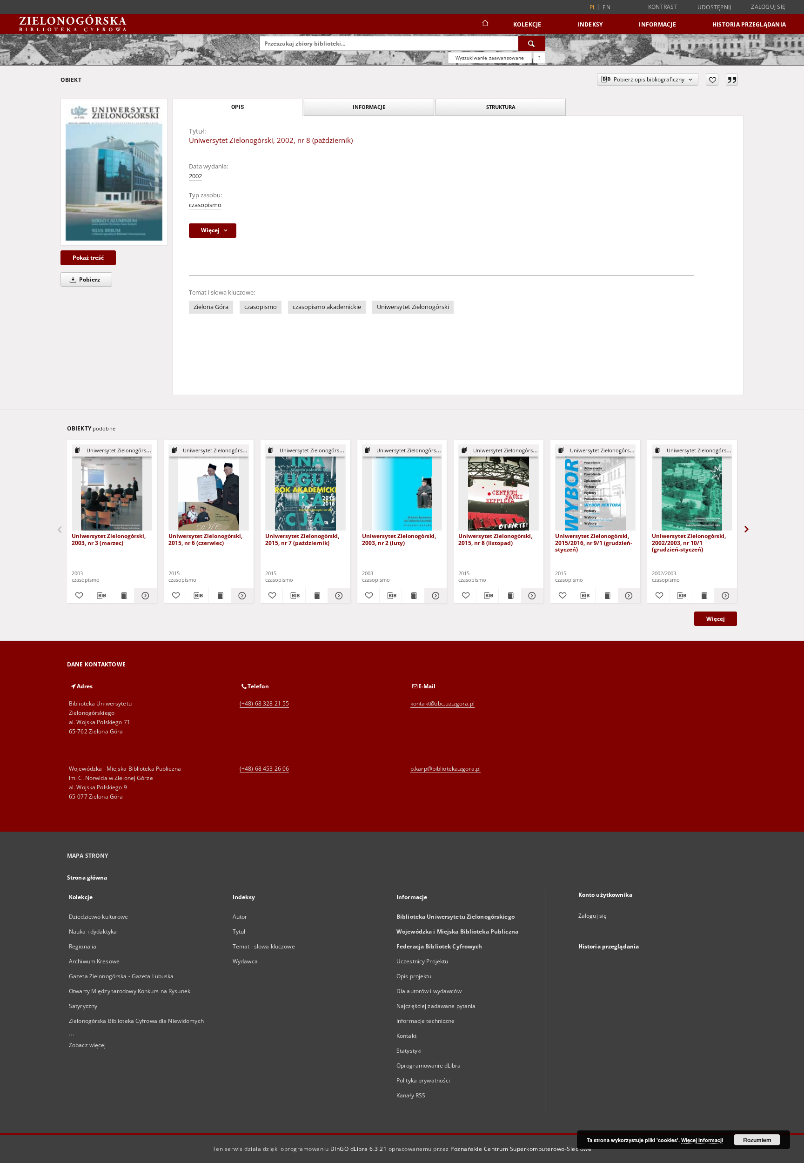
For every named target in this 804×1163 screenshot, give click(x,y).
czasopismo (205, 205)
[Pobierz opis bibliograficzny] (100, 596)
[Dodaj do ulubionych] (712, 80)
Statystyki (409, 1051)
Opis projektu (414, 976)
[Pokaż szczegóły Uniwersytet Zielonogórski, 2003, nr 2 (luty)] (434, 596)
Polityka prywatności (423, 1080)
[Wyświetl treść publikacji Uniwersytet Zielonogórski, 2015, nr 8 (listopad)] (510, 596)
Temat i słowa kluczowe (264, 946)
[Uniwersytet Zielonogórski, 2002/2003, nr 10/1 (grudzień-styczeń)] (692, 488)
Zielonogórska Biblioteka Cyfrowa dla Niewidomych (136, 1021)
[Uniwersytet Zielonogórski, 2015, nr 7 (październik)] (305, 488)
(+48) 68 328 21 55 (264, 703)
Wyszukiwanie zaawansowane (490, 57)
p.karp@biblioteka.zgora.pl (445, 769)
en (606, 7)
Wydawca (245, 961)
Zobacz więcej (87, 1045)
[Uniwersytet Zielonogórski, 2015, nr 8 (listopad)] (498, 488)
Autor (240, 917)
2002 (195, 176)
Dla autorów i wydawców (429, 991)
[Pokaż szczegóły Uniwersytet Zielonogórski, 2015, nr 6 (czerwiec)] (241, 596)
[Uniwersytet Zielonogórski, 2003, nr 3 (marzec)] (112, 488)
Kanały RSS (410, 1095)
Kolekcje (527, 24)
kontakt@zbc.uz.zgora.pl (442, 703)
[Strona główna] (484, 24)
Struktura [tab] (501, 106)
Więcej (715, 619)
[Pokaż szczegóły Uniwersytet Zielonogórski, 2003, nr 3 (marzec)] (144, 596)
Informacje (657, 24)
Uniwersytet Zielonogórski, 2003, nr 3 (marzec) (109, 539)
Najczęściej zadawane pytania (436, 1006)
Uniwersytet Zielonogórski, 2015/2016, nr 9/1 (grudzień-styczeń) (593, 542)
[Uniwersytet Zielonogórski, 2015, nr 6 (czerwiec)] (208, 488)
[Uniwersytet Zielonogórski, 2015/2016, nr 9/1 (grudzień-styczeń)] (595, 488)
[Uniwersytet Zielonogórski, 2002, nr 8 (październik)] (114, 172)
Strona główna (87, 877)
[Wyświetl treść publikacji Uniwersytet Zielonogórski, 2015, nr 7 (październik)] (317, 596)
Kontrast (662, 7)
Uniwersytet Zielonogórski (413, 307)
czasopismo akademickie (327, 307)
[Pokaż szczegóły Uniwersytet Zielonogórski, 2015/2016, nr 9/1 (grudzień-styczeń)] (628, 596)
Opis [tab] (237, 107)
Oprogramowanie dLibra (428, 1065)
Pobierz (89, 279)
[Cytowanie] (732, 80)
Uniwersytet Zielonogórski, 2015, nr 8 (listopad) (495, 539)
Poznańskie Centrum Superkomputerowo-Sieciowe (520, 1149)
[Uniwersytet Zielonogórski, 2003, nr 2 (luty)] (402, 488)
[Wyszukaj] (531, 43)
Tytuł (239, 931)
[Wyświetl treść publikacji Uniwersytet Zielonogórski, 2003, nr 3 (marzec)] (123, 596)
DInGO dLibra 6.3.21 (358, 1149)
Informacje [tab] (369, 106)
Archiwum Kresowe (94, 961)
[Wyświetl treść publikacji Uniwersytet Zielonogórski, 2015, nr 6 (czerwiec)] (220, 596)
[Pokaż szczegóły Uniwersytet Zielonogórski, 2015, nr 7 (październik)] (337, 596)
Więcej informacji (702, 1139)
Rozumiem (757, 1140)
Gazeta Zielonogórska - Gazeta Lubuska (121, 976)
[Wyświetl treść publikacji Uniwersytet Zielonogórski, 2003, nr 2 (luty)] (413, 596)
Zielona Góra (211, 307)
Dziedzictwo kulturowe (98, 917)
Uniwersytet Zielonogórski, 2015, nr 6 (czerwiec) (205, 539)
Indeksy (590, 24)
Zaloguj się (768, 7)
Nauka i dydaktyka (93, 931)
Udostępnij (714, 7)
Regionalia (82, 946)
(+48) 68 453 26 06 (264, 769)
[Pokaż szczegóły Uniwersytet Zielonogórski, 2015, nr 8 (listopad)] (531, 596)
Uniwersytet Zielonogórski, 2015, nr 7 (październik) (302, 539)
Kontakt (406, 1036)
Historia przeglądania (749, 24)
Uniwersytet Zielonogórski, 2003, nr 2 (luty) (399, 539)
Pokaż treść (88, 258)
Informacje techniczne (425, 1021)
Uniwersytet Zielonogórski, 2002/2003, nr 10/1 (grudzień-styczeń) (689, 542)
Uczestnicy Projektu (422, 961)
